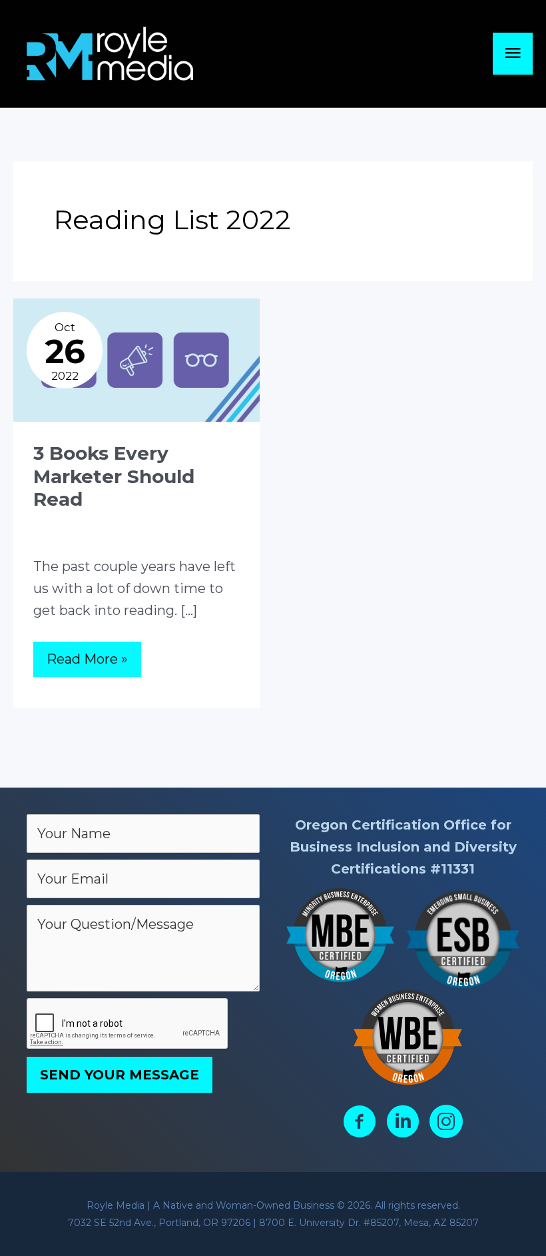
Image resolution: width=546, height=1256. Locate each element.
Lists (104, 521)
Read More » (87, 663)
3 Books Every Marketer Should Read (113, 476)
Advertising (61, 521)
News (134, 521)
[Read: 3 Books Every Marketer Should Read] (136, 359)
